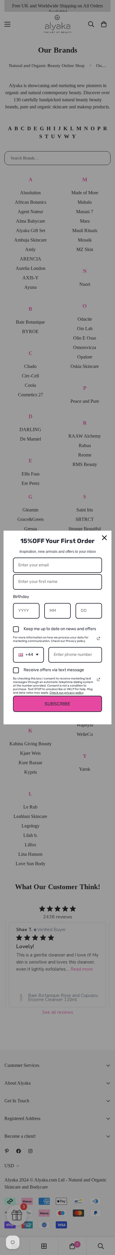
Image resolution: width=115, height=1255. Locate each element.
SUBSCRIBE (57, 704)
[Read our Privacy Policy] (98, 638)
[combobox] (28, 655)
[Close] (104, 538)
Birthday (21, 596)
